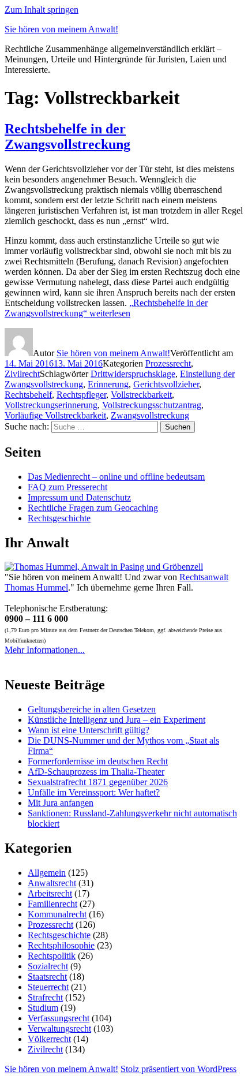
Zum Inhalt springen (41, 9)
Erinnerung (108, 384)
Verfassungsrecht (58, 1018)
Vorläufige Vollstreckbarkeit (55, 415)
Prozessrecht (168, 363)
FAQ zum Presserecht (67, 487)
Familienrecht (52, 904)
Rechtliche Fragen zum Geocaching (93, 508)
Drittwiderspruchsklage (133, 374)
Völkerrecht (49, 1039)
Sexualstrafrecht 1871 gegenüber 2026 (98, 782)
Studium (43, 1008)
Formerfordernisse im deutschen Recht (98, 761)
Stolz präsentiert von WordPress (178, 1069)
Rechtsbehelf (28, 395)
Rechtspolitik (52, 956)
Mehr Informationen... (45, 650)
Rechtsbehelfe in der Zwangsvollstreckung (67, 136)
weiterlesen (106, 308)
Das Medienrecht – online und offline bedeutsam (116, 476)
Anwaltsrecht (52, 883)
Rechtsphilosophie (61, 945)
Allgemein (47, 873)
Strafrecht (45, 997)
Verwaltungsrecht (59, 1028)
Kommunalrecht (57, 914)
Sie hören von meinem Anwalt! (61, 29)
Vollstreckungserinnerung (51, 405)
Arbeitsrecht (50, 893)
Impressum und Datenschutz (79, 497)
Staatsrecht (47, 976)
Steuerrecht (48, 987)
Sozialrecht (48, 966)
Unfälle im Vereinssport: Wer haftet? (94, 792)
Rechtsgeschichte (59, 518)
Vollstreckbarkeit (141, 395)
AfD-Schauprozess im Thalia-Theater (96, 771)
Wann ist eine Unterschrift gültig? (88, 730)
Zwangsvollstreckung (150, 415)
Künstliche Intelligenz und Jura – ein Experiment (116, 720)
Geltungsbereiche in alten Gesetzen (92, 709)
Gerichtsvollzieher (166, 384)
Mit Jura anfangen (60, 803)
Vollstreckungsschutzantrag (151, 405)
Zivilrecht (22, 374)
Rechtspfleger (81, 395)
